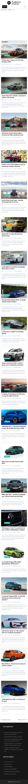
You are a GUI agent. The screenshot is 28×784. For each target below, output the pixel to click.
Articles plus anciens (6, 719)
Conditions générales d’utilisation (12, 771)
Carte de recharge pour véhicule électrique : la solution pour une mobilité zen (13, 749)
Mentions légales (8, 766)
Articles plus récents (22, 719)
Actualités (9, 9)
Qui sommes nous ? (9, 761)
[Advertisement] (14, 26)
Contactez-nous (8, 764)
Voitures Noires (4, 9)
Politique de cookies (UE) (10, 774)
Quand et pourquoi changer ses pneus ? (13, 736)
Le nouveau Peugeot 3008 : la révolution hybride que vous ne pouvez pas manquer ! (13, 598)
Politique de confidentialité (10, 769)
